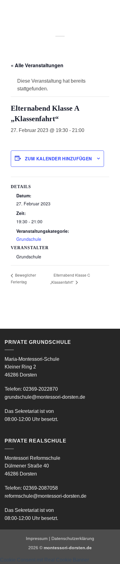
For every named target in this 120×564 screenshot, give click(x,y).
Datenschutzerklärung (72, 538)
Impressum (37, 538)
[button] (8, 10)
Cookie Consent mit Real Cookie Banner (44, 559)
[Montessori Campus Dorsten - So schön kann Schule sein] (52, 11)
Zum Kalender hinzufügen (58, 158)
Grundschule (28, 239)
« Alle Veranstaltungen (37, 65)
